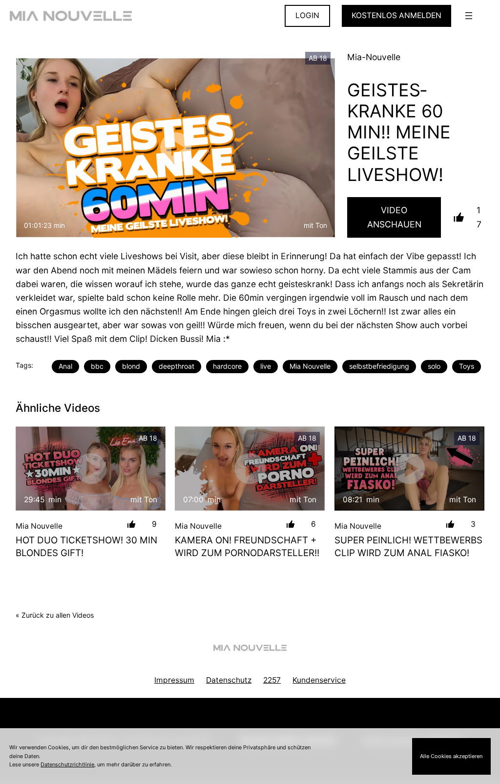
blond (131, 366)
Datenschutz (228, 680)
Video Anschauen (394, 217)
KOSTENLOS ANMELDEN (396, 15)
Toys (466, 366)
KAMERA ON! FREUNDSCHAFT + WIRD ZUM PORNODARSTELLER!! (247, 547)
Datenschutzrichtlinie (67, 764)
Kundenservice (319, 680)
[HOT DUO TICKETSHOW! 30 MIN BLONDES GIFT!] (91, 468)
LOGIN (307, 15)
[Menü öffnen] (469, 16)
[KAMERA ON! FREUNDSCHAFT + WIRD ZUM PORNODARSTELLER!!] (250, 468)
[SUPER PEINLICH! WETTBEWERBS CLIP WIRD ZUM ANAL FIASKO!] (409, 468)
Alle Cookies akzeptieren (451, 756)
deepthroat (176, 366)
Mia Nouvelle (310, 366)
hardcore (227, 366)
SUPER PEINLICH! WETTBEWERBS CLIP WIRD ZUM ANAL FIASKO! (408, 547)
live (265, 366)
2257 (272, 680)
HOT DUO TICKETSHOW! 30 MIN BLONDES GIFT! (86, 547)
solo (434, 366)
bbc (97, 366)
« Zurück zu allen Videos (55, 615)
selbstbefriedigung (379, 366)
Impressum (174, 680)
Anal (65, 366)
